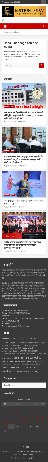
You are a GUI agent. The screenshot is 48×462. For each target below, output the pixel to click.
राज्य (12, 107)
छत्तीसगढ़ (19, 372)
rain (15, 364)
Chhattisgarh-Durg (15, 345)
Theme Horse (27, 455)
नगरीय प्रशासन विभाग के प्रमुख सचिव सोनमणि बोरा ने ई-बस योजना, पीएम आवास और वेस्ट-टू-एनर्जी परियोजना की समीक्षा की (24, 159)
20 (24, 422)
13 (24, 417)
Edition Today (23, 451)
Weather (7, 371)
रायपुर (36, 372)
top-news (13, 367)
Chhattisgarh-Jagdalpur (31, 345)
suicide (32, 364)
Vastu (26, 368)
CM (11, 358)
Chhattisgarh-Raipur (29, 351)
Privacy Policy (36, 451)
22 (37, 422)
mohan (23, 361)
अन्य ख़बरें (8, 79)
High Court (10, 361)
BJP (33, 338)
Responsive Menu (43, 2)
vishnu (33, 367)
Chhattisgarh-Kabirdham (9, 348)
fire (40, 358)
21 (30, 422)
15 (37, 417)
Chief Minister (20, 353)
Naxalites (5, 364)
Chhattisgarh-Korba (26, 348)
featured (31, 357)
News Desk (22, 121)
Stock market (25, 364)
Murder (40, 361)
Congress (18, 357)
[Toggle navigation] (5, 26)
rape (19, 364)
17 (5, 422)
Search (41, 65)
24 (5, 427)
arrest (21, 339)
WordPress (31, 458)
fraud (4, 361)
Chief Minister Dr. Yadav (33, 353)
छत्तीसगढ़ (6, 107)
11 (11, 417)
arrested (27, 339)
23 (43, 422)
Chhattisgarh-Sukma (8, 353)
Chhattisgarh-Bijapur (26, 343)
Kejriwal (17, 361)
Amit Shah (14, 339)
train (22, 368)
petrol (11, 364)
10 (5, 417)
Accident (5, 339)
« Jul (4, 436)
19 (18, 422)
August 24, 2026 (10, 121)
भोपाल (25, 371)
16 (43, 417)
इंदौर (14, 372)
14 (30, 417)
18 (11, 422)
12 (18, 417)
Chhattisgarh (9, 342)
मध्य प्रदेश (30, 372)
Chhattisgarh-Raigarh (10, 351)
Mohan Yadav (31, 361)
